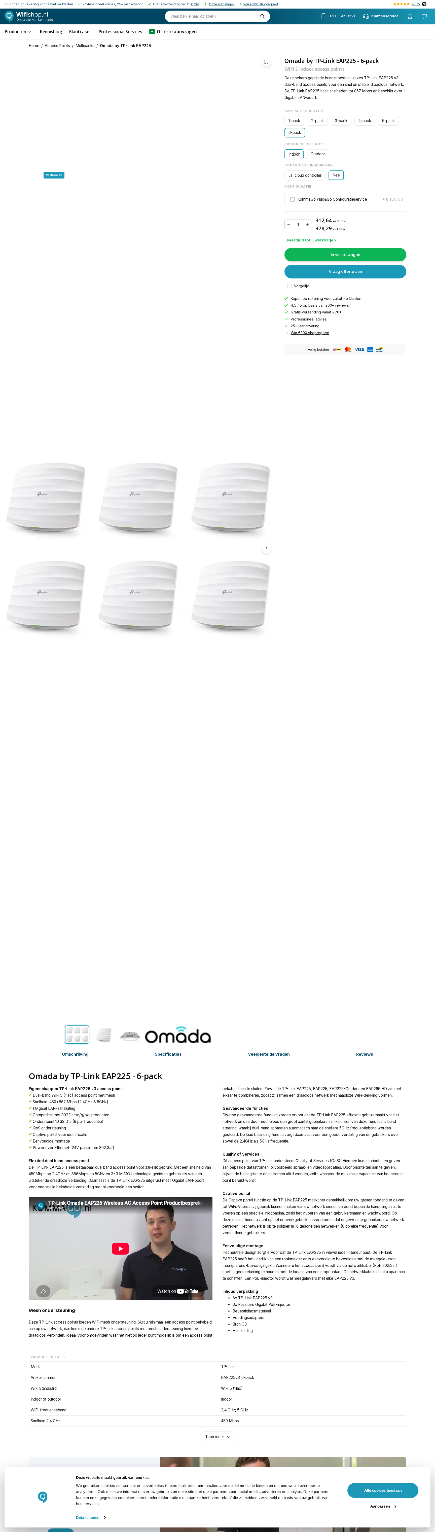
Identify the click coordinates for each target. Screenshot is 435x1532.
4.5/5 (416, 4)
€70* (195, 4)
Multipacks (85, 45)
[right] (266, 548)
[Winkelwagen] (424, 16)
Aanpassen (380, 1506)
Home (34, 45)
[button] (345, 199)
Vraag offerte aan (345, 271)
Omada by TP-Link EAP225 (125, 45)
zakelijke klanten (347, 298)
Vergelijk (301, 286)
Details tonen (87, 1517)
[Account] (410, 16)
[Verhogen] (307, 224)
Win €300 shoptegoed (260, 4)
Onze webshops (221, 4)
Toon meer (214, 1436)
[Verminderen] (289, 224)
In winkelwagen (345, 254)
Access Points (57, 45)
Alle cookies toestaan (383, 1490)
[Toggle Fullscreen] (266, 62)
